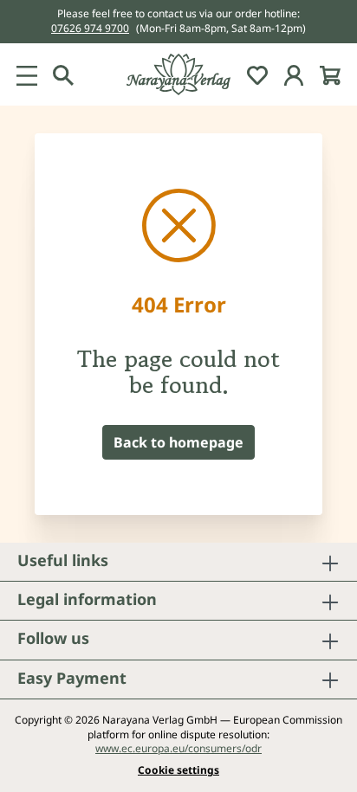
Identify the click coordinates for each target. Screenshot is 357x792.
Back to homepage (178, 442)
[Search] (63, 74)
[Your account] (294, 74)
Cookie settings (178, 770)
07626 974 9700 (90, 28)
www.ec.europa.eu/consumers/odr (178, 748)
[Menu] (27, 74)
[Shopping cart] (330, 74)
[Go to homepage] (178, 74)
